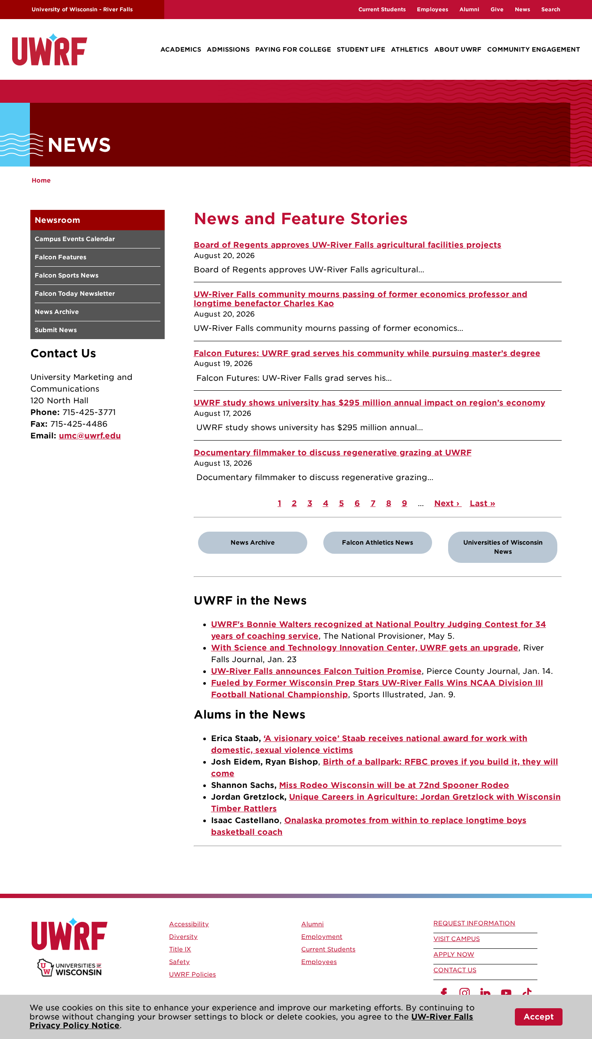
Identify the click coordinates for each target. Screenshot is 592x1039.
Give (497, 9)
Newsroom (57, 220)
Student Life (361, 49)
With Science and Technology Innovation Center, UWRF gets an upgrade (364, 647)
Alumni (469, 9)
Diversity (183, 936)
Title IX (180, 949)
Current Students (382, 9)
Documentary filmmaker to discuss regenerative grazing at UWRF (333, 452)
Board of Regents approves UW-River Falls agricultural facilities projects (347, 244)
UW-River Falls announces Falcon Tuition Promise (316, 671)
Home (41, 180)
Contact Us (454, 970)
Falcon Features (60, 257)
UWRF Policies (192, 974)
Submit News (56, 330)
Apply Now (453, 954)
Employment (321, 936)
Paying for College (293, 49)
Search (550, 9)
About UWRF (457, 49)
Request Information (474, 923)
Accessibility (189, 924)
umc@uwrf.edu (90, 435)
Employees (432, 9)
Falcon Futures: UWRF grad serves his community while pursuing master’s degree (367, 353)
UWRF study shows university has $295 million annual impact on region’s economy (369, 402)
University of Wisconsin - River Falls (82, 9)
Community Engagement (533, 49)
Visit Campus (456, 938)
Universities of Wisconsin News (503, 547)
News (522, 9)
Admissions (228, 49)
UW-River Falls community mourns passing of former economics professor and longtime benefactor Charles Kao (360, 299)
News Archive (57, 311)
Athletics (409, 49)
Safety (179, 961)
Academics (180, 49)
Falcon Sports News (66, 275)
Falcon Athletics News (377, 542)
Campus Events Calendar (75, 238)
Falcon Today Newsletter (75, 293)
